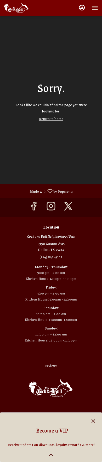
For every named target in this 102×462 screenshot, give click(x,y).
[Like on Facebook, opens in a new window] (33, 207)
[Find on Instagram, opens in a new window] (51, 207)
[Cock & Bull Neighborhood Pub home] (27, 7)
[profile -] (82, 7)
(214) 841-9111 (51, 257)
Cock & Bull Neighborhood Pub (51, 388)
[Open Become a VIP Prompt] (51, 455)
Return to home (51, 118)
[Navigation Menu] (95, 7)
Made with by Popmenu (38, 191)
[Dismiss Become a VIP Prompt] (93, 421)
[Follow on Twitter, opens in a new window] (68, 207)
